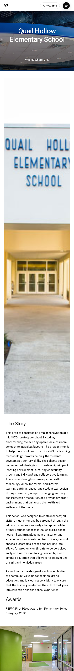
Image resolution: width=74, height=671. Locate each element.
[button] (66, 5)
